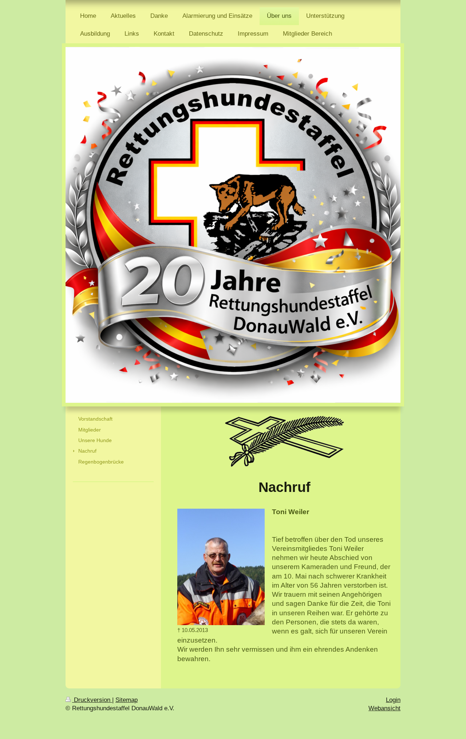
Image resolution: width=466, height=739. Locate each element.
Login (393, 699)
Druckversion (92, 699)
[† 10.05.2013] (221, 567)
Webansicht (384, 708)
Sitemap (126, 699)
